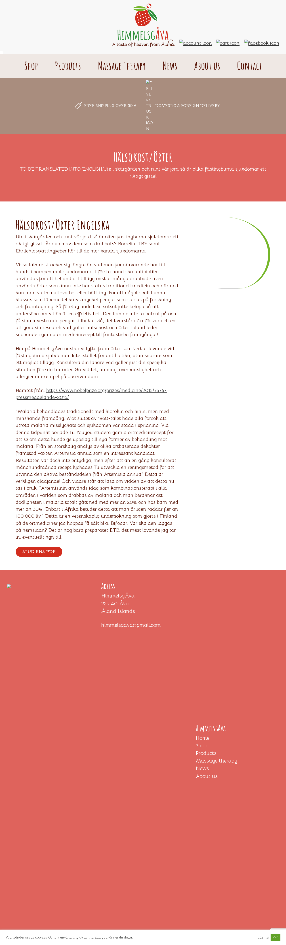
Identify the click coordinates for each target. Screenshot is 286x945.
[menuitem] (21, 43)
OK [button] (275, 937)
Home (202, 738)
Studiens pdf (39, 551)
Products (206, 753)
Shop (201, 745)
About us (207, 776)
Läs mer (263, 937)
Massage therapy (216, 760)
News (202, 768)
